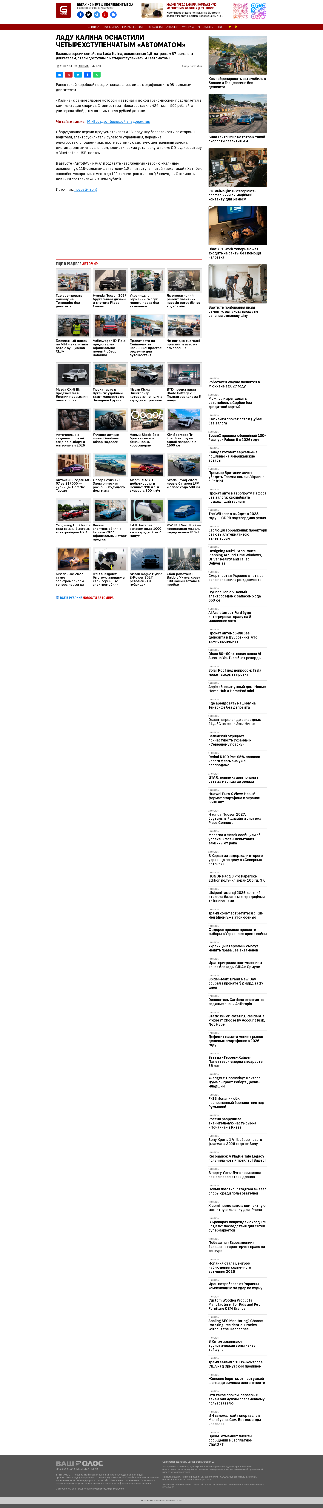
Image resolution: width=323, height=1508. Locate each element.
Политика (92, 27)
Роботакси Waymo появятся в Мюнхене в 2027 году (234, 384)
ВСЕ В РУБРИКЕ (87, 598)
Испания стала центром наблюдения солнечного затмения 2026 (229, 1267)
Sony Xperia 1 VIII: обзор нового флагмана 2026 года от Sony (235, 1141)
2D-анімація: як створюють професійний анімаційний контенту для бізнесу (232, 195)
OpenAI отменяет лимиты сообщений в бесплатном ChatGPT (230, 1440)
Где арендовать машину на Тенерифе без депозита (232, 705)
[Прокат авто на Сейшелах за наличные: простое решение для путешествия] (147, 325)
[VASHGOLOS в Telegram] (97, 14)
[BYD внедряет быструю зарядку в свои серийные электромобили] (110, 558)
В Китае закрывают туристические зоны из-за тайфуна (232, 1345)
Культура (188, 27)
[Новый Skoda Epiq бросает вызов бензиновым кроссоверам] (147, 419)
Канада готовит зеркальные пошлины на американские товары (233, 456)
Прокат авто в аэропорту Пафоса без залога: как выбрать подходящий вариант (237, 497)
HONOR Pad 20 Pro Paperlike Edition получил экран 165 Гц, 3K (236, 878)
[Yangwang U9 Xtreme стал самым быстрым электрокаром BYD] (73, 510)
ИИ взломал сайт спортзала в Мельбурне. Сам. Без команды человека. (234, 1419)
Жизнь (208, 27)
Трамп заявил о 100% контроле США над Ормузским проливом (235, 1364)
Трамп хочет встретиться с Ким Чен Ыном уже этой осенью (235, 915)
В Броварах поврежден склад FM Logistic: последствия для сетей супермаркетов (237, 1226)
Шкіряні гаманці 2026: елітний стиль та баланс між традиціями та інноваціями (236, 896)
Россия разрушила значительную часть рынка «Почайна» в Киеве (232, 1123)
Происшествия (132, 27)
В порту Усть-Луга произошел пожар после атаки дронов (234, 1174)
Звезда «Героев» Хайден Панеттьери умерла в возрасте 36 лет (235, 1061)
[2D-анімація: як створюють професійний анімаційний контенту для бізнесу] (237, 168)
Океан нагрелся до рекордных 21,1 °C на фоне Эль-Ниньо (234, 721)
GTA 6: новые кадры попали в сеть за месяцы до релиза (233, 779)
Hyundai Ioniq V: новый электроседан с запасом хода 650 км (234, 596)
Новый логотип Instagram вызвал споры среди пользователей (237, 1191)
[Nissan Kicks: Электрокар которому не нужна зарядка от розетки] (147, 374)
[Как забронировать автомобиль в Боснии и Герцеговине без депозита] (237, 56)
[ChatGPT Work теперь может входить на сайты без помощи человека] (237, 226)
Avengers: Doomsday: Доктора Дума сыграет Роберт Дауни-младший (234, 1082)
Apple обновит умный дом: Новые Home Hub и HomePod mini (237, 688)
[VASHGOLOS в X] (88, 14)
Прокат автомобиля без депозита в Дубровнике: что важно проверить (232, 637)
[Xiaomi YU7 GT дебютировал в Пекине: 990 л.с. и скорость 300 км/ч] (147, 464)
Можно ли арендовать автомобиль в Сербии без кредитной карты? (230, 402)
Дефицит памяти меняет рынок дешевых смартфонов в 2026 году (235, 1040)
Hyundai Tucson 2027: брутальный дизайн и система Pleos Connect (234, 818)
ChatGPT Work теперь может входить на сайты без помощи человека (234, 253)
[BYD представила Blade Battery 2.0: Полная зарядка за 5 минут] (184, 374)
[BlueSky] (59, 75)
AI (199, 27)
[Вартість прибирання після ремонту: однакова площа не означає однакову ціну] (237, 284)
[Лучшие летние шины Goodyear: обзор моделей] (110, 419)
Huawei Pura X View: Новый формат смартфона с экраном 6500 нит (234, 798)
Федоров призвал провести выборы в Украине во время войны (237, 931)
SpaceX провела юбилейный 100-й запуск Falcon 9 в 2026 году (237, 437)
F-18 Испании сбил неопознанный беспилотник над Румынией (236, 1102)
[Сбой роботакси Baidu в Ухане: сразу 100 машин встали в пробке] (184, 558)
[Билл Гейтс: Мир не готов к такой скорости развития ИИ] (237, 114)
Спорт (220, 27)
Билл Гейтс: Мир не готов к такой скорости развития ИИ (236, 139)
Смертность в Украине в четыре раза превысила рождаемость (236, 577)
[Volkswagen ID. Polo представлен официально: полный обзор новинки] (110, 325)
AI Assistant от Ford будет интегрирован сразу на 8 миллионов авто (230, 616)
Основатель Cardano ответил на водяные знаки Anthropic (236, 1001)
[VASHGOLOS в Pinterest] (105, 14)
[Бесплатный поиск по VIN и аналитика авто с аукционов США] (73, 325)
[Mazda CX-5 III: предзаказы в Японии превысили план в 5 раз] (73, 374)
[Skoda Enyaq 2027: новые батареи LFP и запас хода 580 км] (184, 464)
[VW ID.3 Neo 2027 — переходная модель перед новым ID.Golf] (184, 510)
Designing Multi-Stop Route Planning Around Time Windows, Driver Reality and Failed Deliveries (235, 557)
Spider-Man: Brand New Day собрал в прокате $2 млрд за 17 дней (236, 983)
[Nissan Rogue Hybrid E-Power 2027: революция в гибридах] (147, 558)
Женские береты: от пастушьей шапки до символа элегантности (236, 1380)
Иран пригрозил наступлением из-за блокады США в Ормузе (235, 964)
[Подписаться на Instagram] (241, 12)
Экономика (111, 27)
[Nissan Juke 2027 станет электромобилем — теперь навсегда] (73, 558)
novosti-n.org (85, 189)
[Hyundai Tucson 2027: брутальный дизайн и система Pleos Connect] (110, 280)
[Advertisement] (129, 226)
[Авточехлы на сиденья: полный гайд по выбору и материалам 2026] (73, 419)
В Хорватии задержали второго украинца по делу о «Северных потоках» (235, 859)
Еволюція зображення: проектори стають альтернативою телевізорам (237, 534)
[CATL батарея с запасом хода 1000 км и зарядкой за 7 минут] (147, 510)
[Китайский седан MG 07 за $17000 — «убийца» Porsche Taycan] (73, 464)
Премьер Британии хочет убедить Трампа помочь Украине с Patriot (236, 476)
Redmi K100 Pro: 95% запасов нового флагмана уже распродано (234, 761)
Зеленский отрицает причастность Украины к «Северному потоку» (229, 740)
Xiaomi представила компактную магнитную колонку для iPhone (237, 1207)
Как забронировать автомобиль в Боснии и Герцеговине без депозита (237, 82)
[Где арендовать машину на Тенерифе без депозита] (73, 280)
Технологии (154, 27)
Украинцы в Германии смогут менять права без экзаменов (233, 948)
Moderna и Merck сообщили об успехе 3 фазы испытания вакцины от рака (234, 839)
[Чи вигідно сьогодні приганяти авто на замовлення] (184, 325)
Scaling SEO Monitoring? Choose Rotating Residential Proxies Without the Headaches (235, 1325)
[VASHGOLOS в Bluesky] (113, 14)
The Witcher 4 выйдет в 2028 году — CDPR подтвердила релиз (237, 515)
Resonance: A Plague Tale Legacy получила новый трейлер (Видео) (237, 1158)
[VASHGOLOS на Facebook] (80, 14)
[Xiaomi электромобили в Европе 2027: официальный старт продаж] (110, 510)
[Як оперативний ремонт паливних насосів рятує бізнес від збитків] (184, 280)
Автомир (172, 27)
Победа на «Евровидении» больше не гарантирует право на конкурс (236, 1246)
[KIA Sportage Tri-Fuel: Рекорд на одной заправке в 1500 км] (184, 419)
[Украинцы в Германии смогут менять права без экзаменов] (147, 280)
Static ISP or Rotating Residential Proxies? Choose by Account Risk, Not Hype (236, 1020)
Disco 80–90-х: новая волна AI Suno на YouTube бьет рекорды (235, 655)
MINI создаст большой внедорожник (118, 121)
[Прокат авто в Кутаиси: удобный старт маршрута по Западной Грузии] (110, 374)
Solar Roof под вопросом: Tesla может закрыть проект (234, 672)
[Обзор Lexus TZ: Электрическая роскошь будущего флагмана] (110, 464)
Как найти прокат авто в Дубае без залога (235, 421)
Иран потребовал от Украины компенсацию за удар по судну (235, 1286)
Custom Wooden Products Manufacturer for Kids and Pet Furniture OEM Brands (234, 1304)
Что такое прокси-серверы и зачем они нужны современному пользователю (236, 1399)
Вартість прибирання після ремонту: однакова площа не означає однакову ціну (233, 311)
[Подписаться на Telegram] (259, 12)
